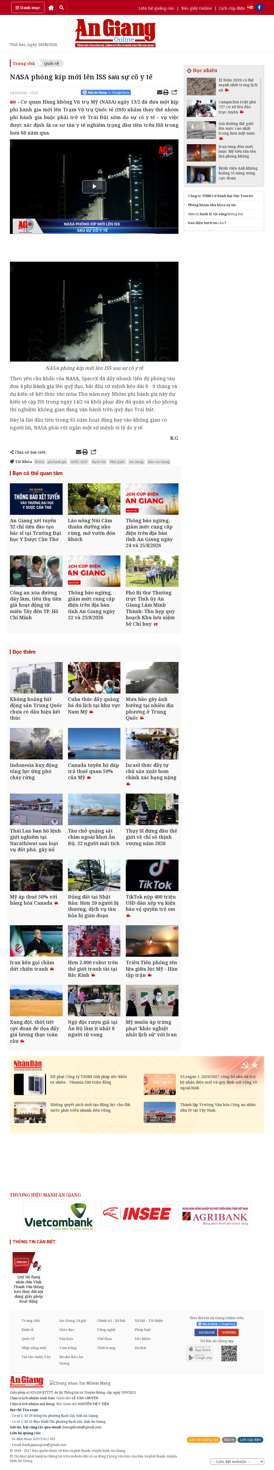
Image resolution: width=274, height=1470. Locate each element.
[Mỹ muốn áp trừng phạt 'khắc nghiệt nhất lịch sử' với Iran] (152, 1001)
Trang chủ (24, 63)
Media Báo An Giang (71, 1360)
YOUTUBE (228, 1332)
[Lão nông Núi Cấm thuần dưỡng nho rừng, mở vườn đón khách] (94, 499)
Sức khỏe (143, 1338)
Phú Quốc (117, 461)
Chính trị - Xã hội (111, 1320)
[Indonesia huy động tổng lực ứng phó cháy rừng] (36, 744)
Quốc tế (51, 63)
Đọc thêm (24, 652)
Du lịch (140, 1347)
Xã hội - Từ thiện (149, 1320)
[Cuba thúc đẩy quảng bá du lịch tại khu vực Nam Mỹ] (94, 678)
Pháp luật (143, 1329)
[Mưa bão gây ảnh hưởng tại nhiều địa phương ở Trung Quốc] (152, 678)
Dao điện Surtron (202, 223)
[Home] (51, 7)
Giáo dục (66, 1329)
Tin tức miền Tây (36, 1356)
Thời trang (106, 1347)
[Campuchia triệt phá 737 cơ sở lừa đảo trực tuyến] (201, 109)
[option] (59, 1217)
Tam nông (68, 1347)
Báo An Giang (159, 461)
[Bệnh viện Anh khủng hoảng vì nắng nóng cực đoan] (201, 175)
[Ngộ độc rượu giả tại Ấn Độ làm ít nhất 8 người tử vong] (94, 1001)
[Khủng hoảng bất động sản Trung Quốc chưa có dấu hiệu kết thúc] (36, 678)
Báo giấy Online (196, 8)
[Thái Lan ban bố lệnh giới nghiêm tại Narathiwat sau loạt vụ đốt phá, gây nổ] (36, 810)
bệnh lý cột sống (213, 214)
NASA (72, 378)
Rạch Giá (99, 461)
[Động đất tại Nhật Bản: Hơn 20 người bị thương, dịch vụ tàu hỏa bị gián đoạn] (94, 876)
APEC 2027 (79, 461)
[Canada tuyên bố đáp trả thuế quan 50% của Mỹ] (94, 744)
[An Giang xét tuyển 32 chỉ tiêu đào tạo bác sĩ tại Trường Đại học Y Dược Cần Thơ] (36, 499)
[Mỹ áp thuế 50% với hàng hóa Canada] (36, 876)
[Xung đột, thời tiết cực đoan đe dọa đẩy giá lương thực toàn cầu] (36, 1001)
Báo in (229, 1439)
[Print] (166, 93)
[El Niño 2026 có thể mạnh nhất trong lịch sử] (201, 87)
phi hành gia (39, 386)
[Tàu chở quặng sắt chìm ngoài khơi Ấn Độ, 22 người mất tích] (94, 810)
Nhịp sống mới (33, 1347)
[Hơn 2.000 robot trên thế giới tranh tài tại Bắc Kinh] (94, 941)
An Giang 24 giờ (72, 1320)
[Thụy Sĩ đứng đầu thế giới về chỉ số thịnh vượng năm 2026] (152, 810)
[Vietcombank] (59, 1217)
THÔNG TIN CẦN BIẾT (34, 1241)
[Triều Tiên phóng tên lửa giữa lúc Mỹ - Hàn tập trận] (152, 941)
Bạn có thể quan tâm (38, 473)
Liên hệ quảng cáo (156, 8)
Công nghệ (106, 1329)
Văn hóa (66, 1338)
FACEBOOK (206, 1332)
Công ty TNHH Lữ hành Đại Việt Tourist (220, 196)
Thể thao (104, 1338)
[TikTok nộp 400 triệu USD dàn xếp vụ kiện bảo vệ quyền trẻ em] (152, 876)
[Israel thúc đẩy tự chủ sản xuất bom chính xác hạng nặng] (152, 744)
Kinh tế (27, 1329)
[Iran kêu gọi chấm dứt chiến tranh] (36, 941)
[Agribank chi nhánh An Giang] (214, 1215)
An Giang (136, 461)
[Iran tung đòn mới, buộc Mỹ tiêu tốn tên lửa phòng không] (201, 153)
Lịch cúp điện (232, 8)
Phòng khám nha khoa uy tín (212, 205)
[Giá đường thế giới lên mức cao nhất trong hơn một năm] (201, 130)
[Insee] (137, 1214)
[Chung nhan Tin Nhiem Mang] (77, 1382)
